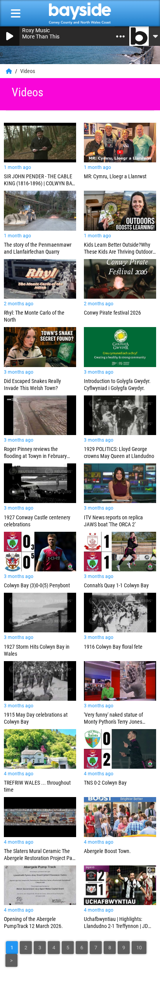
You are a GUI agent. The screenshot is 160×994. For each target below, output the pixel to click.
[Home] (9, 71)
